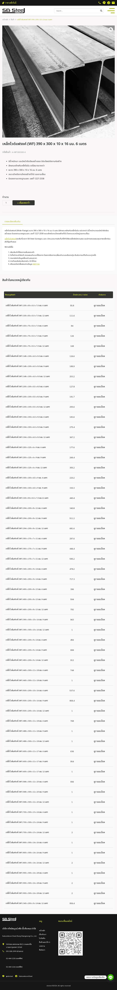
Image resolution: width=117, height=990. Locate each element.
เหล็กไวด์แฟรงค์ (10, 238)
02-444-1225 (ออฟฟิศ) (14, 958)
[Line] (111, 977)
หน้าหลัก (5, 19)
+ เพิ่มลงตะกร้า (23, 202)
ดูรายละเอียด (99, 305)
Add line (36, 264)
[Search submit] (101, 11)
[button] (111, 29)
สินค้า (13, 19)
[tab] (12, 222)
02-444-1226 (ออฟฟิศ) (14, 967)
